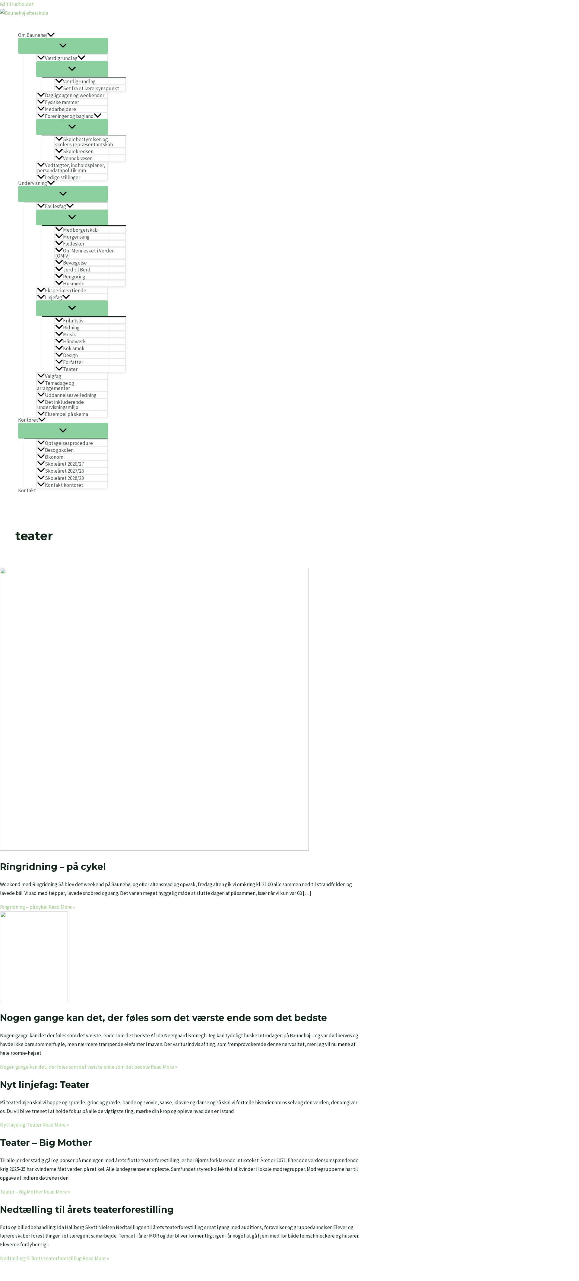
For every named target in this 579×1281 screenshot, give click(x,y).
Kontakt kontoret (64, 485)
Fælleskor (73, 243)
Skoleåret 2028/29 (64, 478)
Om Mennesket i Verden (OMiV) (85, 253)
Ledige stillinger (62, 177)
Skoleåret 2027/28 (64, 471)
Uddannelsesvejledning (70, 395)
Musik (69, 334)
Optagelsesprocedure (69, 443)
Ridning (71, 327)
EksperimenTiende (65, 290)
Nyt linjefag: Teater (45, 1084)
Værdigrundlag (61, 58)
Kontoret (28, 420)
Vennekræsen (78, 158)
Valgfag (53, 376)
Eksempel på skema (66, 414)
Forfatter (73, 362)
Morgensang (76, 236)
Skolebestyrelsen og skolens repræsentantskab (84, 141)
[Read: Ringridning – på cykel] (154, 848)
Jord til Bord (76, 269)
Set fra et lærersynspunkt (91, 88)
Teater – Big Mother (46, 1142)
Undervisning (32, 183)
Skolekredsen (78, 151)
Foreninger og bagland (69, 116)
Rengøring (74, 276)
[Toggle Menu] (63, 46)
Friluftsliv (73, 320)
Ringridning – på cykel (53, 866)
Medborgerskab (80, 230)
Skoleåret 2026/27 (64, 464)
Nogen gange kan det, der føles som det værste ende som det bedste (163, 1017)
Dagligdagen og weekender (74, 95)
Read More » (37, 907)
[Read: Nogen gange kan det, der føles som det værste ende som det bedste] (34, 1000)
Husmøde (73, 283)
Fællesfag (55, 206)
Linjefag (53, 297)
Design (70, 355)
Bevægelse (75, 262)
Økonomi (55, 457)
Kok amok (73, 348)
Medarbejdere (60, 109)
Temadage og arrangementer (55, 385)
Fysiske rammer (62, 102)
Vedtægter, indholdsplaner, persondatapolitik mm (71, 167)
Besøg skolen (59, 450)
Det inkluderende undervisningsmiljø (60, 404)
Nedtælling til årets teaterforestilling (87, 1209)
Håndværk (74, 341)
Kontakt (27, 490)
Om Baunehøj (32, 35)
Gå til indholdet (17, 4)
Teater (70, 369)
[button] (51, 35)
